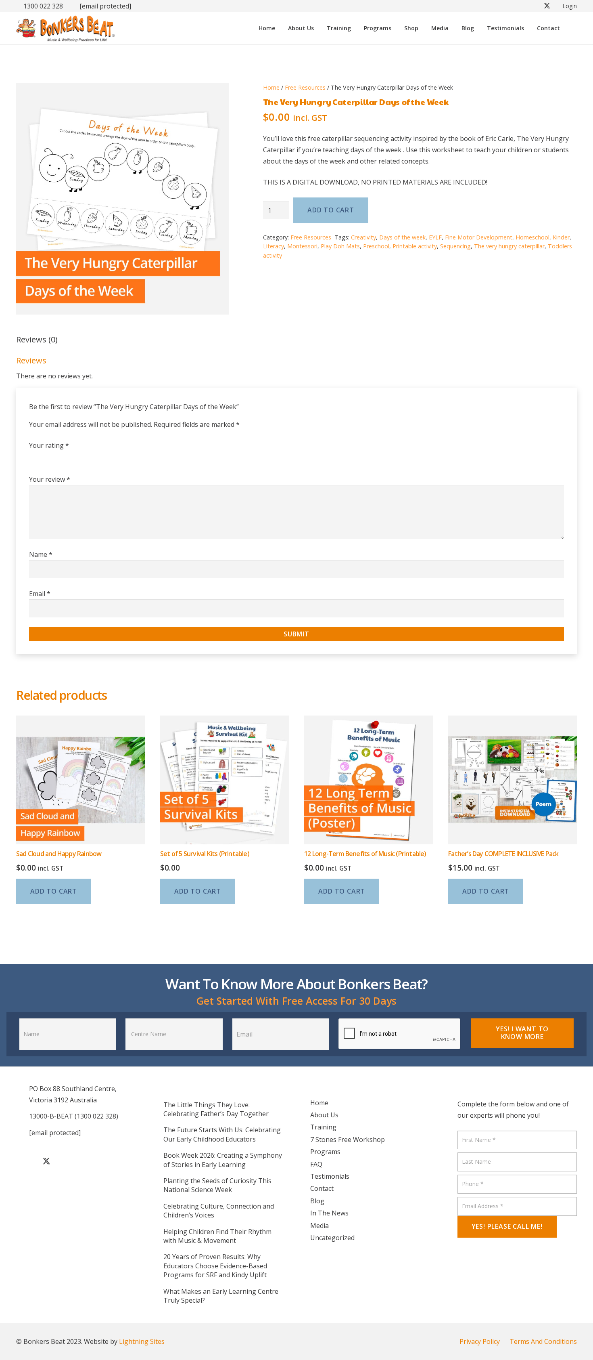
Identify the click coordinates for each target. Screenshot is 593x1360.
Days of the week (402, 237)
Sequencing (455, 246)
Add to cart (330, 210)
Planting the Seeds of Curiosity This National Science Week (217, 1185)
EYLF (435, 237)
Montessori (302, 246)
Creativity (363, 237)
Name (40, 554)
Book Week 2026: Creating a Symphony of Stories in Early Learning (222, 1160)
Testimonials (329, 1176)
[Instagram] (87, 1161)
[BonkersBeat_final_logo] (65, 28)
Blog (317, 1200)
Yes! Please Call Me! (507, 1226)
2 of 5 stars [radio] (48, 457)
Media (319, 1225)
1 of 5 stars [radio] (35, 457)
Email (39, 593)
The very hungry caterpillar (509, 246)
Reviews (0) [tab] (37, 339)
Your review (49, 479)
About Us (324, 1114)
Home (271, 87)
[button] (355, 28)
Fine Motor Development (478, 237)
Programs (325, 1151)
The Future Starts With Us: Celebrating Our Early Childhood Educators (222, 1134)
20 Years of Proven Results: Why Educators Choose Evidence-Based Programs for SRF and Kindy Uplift (215, 1265)
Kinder (561, 237)
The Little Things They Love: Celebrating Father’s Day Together (216, 1109)
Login (569, 6)
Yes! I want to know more (522, 1032)
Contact (322, 1188)
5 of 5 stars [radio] (87, 457)
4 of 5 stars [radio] (74, 457)
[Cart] (570, 28)
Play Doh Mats (340, 246)
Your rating (49, 445)
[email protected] (105, 6)
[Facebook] (26, 1161)
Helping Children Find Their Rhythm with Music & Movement (217, 1236)
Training (323, 1127)
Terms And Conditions (543, 1341)
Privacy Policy (479, 1341)
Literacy (273, 246)
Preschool (376, 246)
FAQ (316, 1164)
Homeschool (532, 237)
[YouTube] (66, 1161)
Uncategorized (332, 1237)
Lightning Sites (142, 1341)
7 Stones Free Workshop (347, 1139)
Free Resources (305, 87)
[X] (46, 1161)
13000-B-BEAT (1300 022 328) (73, 1116)
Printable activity (415, 246)
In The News (329, 1213)
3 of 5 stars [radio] (61, 457)
